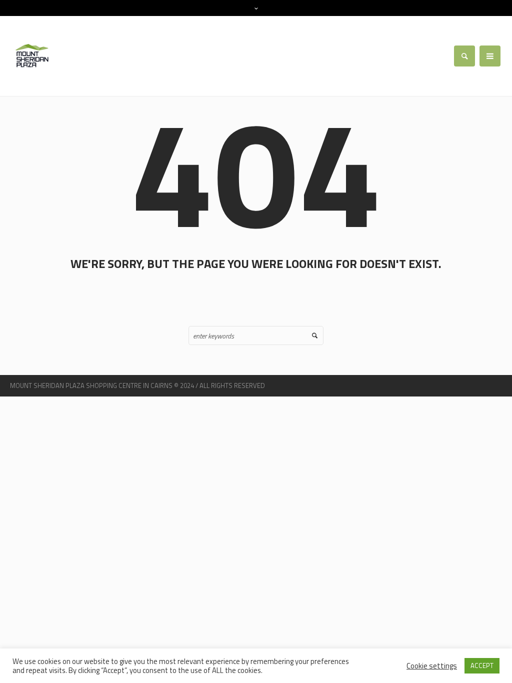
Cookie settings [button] (431, 665)
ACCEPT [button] (482, 665)
